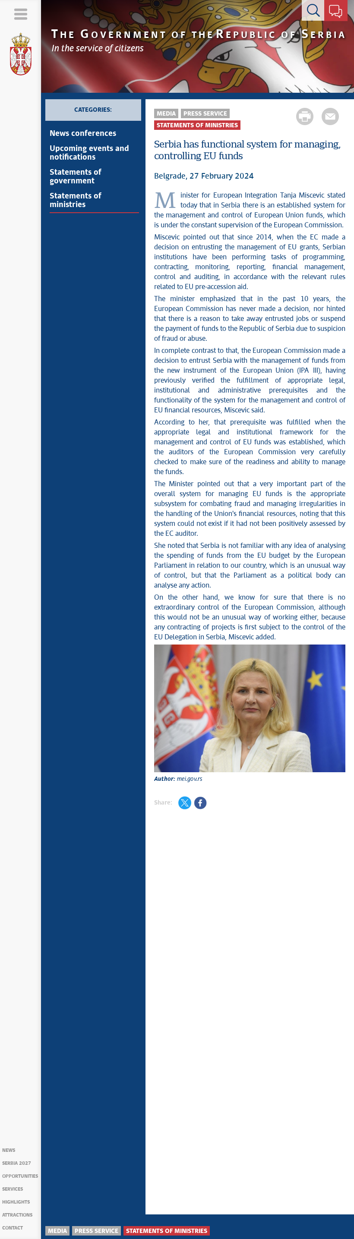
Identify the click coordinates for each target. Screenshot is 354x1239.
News (8, 1150)
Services (12, 1189)
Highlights (16, 1202)
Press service (205, 114)
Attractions (17, 1215)
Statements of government (75, 177)
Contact (12, 1228)
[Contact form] (336, 12)
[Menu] (20, 14)
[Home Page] (21, 54)
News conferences (83, 134)
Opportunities (20, 1176)
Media (166, 114)
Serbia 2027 (16, 1163)
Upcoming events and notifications (89, 153)
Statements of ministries (75, 200)
